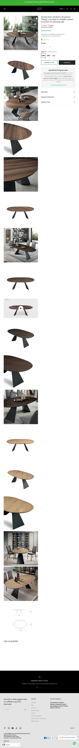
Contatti (33, 713)
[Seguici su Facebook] (5, 728)
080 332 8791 (53, 706)
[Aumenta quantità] (49, 46)
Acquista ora (67, 62)
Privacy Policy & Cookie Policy (38, 718)
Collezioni (33, 702)
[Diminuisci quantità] (43, 46)
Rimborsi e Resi (35, 710)
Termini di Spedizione (36, 716)
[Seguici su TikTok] (17, 728)
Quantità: (43, 43)
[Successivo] (56, 3)
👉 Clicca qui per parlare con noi (58, 85)
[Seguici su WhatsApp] (20, 728)
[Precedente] (22, 3)
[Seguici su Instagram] (9, 728)
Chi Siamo (33, 707)
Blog (32, 705)
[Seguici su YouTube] (13, 728)
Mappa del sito (35, 721)
